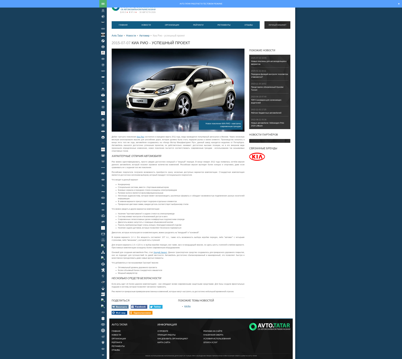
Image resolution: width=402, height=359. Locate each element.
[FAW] (103, 119)
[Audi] (103, 29)
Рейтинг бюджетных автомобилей (266, 113)
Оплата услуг (210, 342)
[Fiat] (103, 125)
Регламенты (224, 25)
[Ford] (103, 131)
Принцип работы (167, 335)
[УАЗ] (103, 355)
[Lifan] (103, 222)
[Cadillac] (103, 65)
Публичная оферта (213, 335)
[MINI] (103, 246)
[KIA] (103, 198)
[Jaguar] (103, 186)
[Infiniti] (103, 180)
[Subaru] (103, 312)
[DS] (103, 113)
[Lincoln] (103, 228)
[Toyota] (103, 324)
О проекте (163, 331)
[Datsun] (103, 101)
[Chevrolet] (103, 77)
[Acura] (103, 11)
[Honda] (103, 161)
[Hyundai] (103, 174)
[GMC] (103, 149)
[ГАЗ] (103, 342)
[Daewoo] (103, 95)
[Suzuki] (103, 318)
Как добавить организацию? (173, 339)
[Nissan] (103, 258)
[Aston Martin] (103, 23)
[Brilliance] (103, 47)
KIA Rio (187, 306)
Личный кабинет (277, 25)
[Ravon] (103, 282)
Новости (146, 25)
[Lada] (103, 204)
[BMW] (103, 41)
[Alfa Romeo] (103, 16)
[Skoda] (103, 300)
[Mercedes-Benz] (103, 240)
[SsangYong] (103, 306)
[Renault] (103, 288)
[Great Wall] (103, 155)
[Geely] (103, 137)
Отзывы (248, 25)
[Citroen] (103, 89)
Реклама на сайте (212, 331)
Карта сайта (164, 342)
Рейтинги (198, 25)
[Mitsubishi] (103, 252)
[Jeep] (103, 192)
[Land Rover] (103, 210)
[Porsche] (103, 276)
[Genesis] (103, 143)
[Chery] (103, 71)
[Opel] (103, 264)
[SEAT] (103, 294)
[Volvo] (103, 337)
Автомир (144, 35)
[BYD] (103, 59)
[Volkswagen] (103, 331)
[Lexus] (103, 216)
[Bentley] (103, 35)
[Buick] (103, 53)
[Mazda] (103, 234)
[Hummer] (103, 167)
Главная (123, 25)
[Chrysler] (103, 83)
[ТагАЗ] (103, 349)
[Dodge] (103, 107)
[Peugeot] (103, 270)
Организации (172, 25)
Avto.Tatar (117, 35)
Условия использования (217, 339)
